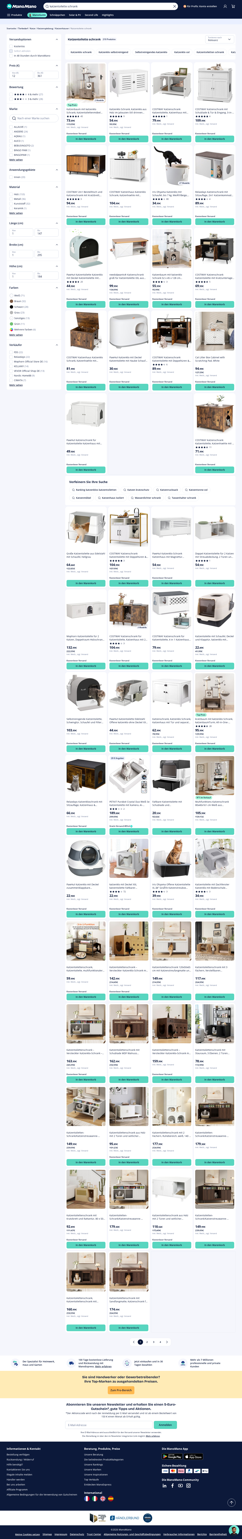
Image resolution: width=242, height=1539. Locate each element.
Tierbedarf (23, 28)
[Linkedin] (164, 1485)
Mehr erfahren (153, 1436)
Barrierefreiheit (218, 1534)
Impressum (61, 1534)
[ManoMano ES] (110, 1498)
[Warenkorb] (233, 6)
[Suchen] (47, 6)
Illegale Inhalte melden (19, 1474)
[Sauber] (175, 6)
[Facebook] (172, 1485)
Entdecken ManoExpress (97, 1484)
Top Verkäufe (91, 1479)
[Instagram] (188, 1485)
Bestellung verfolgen (18, 1454)
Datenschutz (77, 1534)
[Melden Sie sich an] (225, 6)
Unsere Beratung (93, 1454)
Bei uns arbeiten (16, 1484)
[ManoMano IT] (94, 1498)
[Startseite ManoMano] (22, 6)
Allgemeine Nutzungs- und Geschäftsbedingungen (132, 1534)
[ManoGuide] (234, 1530)
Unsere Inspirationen (96, 1474)
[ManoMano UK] (102, 1498)
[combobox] (219, 39)
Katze (32, 28)
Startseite (11, 28)
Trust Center (94, 1534)
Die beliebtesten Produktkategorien (104, 1459)
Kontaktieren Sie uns (18, 1469)
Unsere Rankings (93, 1464)
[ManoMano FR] (86, 1498)
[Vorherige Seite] (133, 1342)
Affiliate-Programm (17, 1489)
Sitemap (47, 1534)
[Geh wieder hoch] (232, 1503)
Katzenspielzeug (45, 28)
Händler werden (16, 1479)
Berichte (202, 1534)
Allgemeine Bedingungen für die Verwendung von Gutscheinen (42, 1494)
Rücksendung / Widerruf (20, 1459)
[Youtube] (180, 1485)
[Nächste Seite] (167, 1342)
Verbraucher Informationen (179, 1534)
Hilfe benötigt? (15, 1464)
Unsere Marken (92, 1469)
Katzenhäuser (62, 28)
